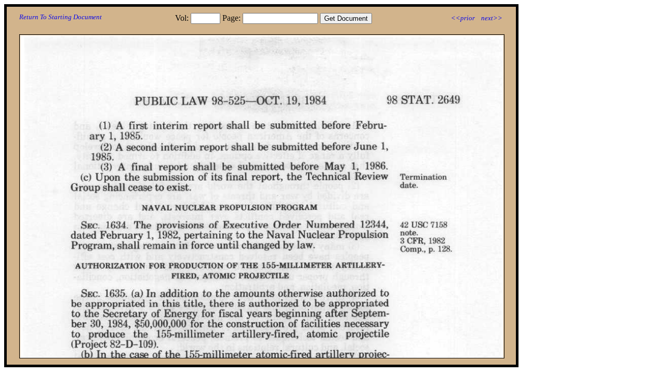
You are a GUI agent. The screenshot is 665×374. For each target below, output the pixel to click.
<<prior (463, 18)
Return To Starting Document (60, 17)
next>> (491, 18)
